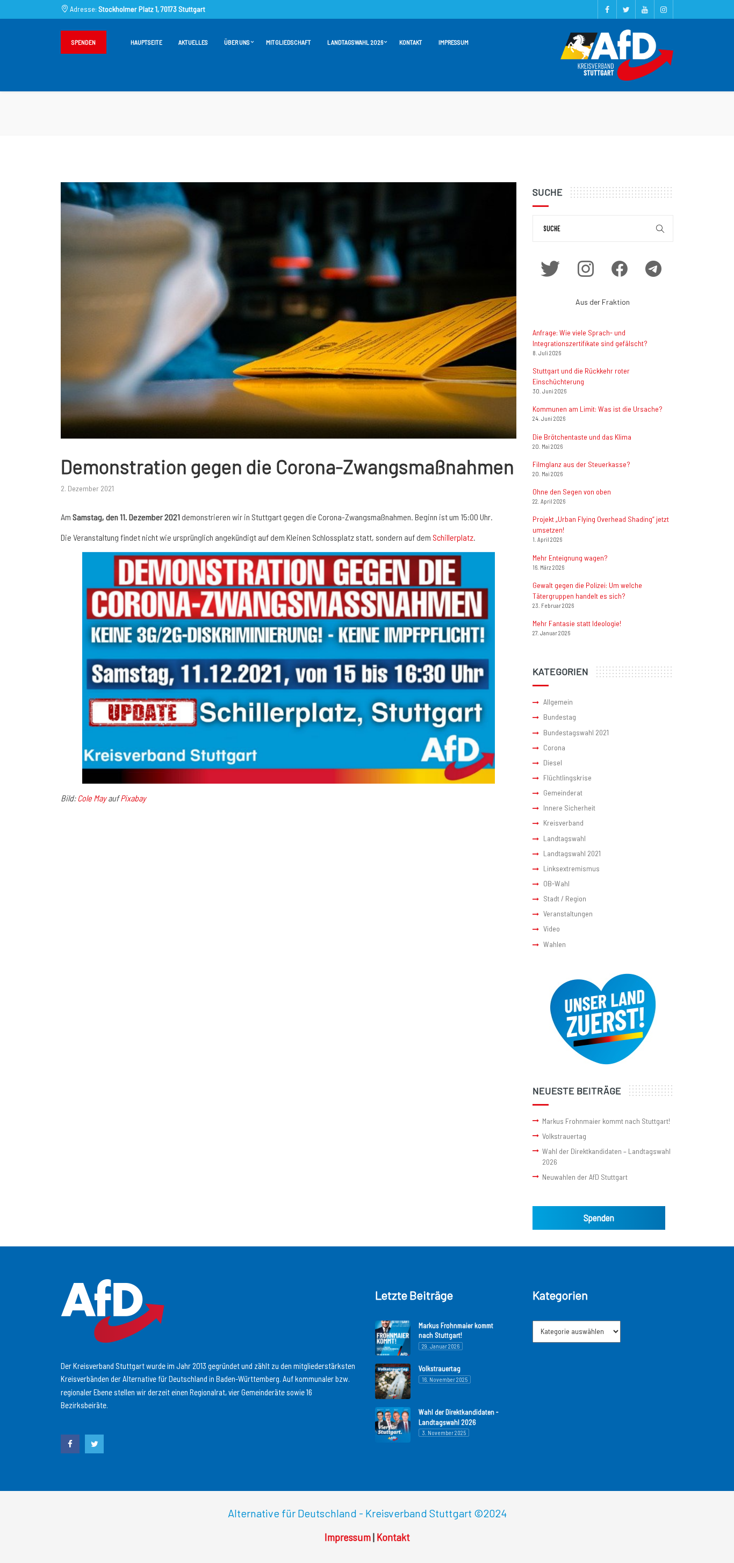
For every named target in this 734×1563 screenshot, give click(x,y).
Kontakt (410, 42)
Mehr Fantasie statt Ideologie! (576, 623)
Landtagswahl (564, 838)
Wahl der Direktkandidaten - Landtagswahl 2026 (459, 1417)
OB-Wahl (556, 883)
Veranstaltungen (568, 913)
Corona (554, 747)
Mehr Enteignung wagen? (570, 557)
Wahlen (554, 944)
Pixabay (133, 798)
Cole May (91, 798)
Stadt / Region (564, 898)
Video (551, 928)
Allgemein (558, 701)
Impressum (453, 42)
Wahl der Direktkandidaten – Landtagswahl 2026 (606, 1156)
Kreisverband (563, 822)
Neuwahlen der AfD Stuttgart (585, 1176)
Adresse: (136, 8)
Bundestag (559, 716)
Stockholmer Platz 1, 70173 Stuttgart (151, 8)
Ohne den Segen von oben (571, 491)
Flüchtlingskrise (567, 777)
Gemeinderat (562, 792)
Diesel (552, 762)
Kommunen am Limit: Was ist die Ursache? (597, 408)
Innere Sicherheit (569, 807)
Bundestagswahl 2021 (576, 732)
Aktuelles (193, 42)
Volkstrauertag (564, 1136)
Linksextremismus (571, 868)
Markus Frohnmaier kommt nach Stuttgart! (606, 1120)
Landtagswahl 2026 (355, 42)
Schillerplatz (453, 537)
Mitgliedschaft (288, 42)
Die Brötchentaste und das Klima (581, 436)
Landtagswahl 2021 (572, 853)
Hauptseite (146, 42)
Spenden (83, 42)
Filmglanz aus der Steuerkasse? (581, 464)
